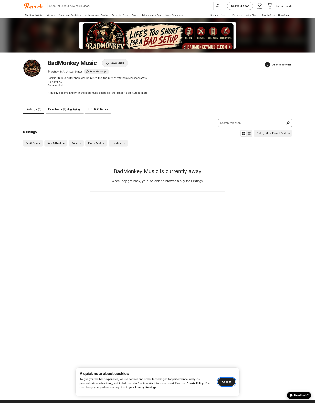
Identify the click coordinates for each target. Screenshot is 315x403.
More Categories (174, 15)
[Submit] (288, 123)
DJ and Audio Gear (152, 15)
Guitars (51, 15)
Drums (135, 15)
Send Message (98, 71)
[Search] (217, 6)
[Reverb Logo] (33, 6)
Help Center (284, 15)
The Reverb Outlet (34, 15)
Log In (289, 6)
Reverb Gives (268, 15)
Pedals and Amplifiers (70, 15)
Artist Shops (252, 15)
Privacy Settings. (146, 387)
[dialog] (157, 381)
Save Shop (117, 62)
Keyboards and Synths (96, 15)
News (224, 15)
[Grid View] (243, 133)
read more (141, 92)
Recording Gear (120, 15)
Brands (214, 15)
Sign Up (280, 6)
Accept (226, 381)
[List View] (249, 133)
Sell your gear (240, 6)
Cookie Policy (195, 383)
